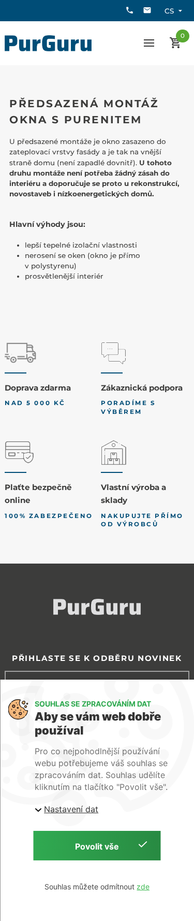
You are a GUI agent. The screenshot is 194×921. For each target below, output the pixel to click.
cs (169, 11)
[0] (176, 43)
